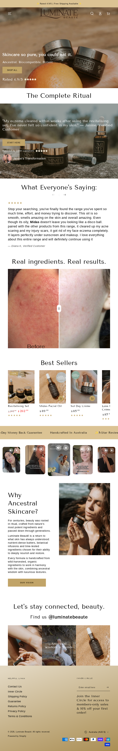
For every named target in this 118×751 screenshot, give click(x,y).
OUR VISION (27, 583)
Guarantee (14, 701)
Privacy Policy (16, 711)
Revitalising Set (18, 406)
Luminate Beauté (23, 732)
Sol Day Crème (80, 406)
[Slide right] (62, 194)
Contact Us (15, 686)
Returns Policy (17, 706)
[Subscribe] (108, 687)
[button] (92, 13)
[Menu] (10, 13)
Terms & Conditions (20, 716)
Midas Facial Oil (50, 406)
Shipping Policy (17, 696)
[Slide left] (55, 194)
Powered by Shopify (17, 736)
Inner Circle (15, 691)
